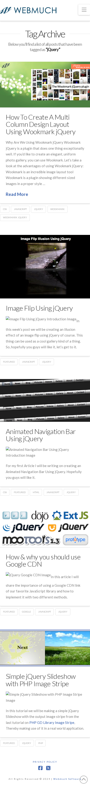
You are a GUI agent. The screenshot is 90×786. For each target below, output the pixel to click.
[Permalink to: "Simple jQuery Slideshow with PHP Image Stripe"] (45, 648)
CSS (5, 209)
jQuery (38, 209)
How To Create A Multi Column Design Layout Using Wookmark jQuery (41, 124)
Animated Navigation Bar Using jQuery (40, 435)
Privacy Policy (45, 761)
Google (26, 611)
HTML (36, 492)
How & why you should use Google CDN (43, 560)
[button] (84, 9)
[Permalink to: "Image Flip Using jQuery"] (45, 267)
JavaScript (20, 209)
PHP (40, 743)
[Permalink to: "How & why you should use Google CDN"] (45, 528)
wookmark (57, 209)
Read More (17, 194)
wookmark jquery (15, 217)
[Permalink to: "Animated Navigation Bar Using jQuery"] (45, 400)
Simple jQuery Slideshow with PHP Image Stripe (40, 680)
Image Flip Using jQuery (39, 308)
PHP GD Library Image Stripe (51, 722)
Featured (9, 361)
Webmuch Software (67, 778)
